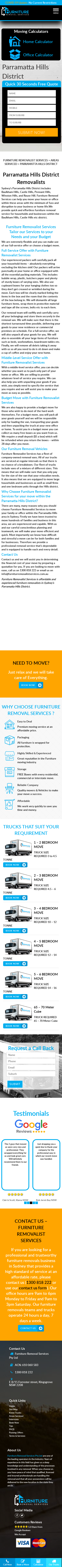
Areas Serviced (16, 1416)
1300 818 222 (38, 1282)
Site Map (13, 1409)
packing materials (31, 274)
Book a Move (23, 1564)
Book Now (28, 685)
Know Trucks (15, 1412)
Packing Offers (16, 1432)
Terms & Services (17, 1435)
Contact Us (28, 1328)
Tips (11, 1425)
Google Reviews (22, 1530)
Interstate (14, 1419)
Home (12, 1406)
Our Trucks (54, 1564)
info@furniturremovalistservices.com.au (24, 574)
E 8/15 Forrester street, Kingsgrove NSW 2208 (31, 1383)
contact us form (33, 1287)
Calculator (38, 1564)
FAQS (11, 1429)
